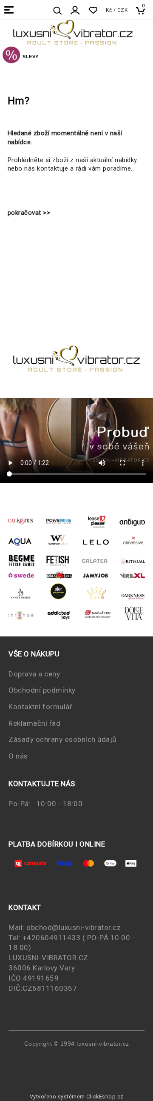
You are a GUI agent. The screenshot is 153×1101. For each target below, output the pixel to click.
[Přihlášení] (75, 10)
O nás (18, 756)
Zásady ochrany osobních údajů (62, 739)
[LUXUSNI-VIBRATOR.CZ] (11, 56)
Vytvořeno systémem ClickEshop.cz (77, 1096)
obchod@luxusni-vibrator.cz (73, 927)
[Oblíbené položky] (92, 10)
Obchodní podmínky (42, 690)
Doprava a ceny (34, 674)
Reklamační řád (34, 723)
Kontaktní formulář (40, 706)
